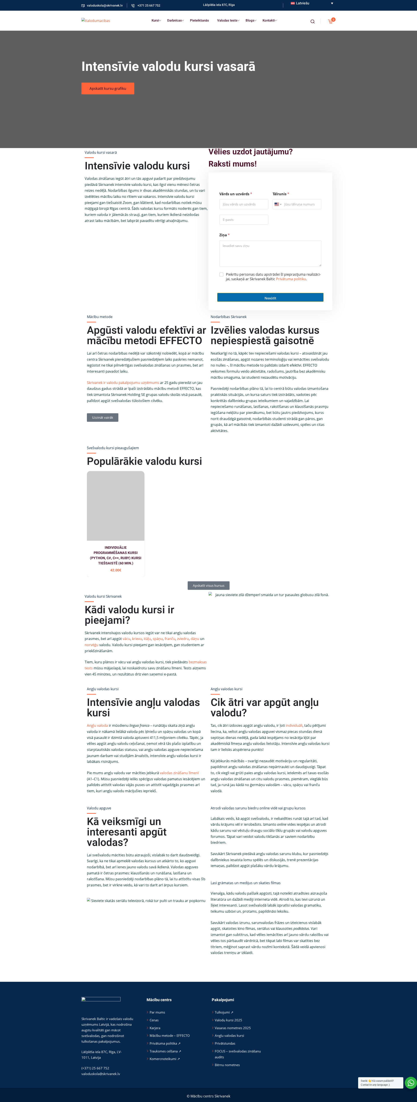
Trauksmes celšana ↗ (165, 1051)
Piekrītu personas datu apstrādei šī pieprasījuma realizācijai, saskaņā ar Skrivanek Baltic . (273, 276)
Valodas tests (227, 20)
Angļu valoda (97, 725)
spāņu (158, 638)
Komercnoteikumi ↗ (165, 1059)
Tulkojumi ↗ (224, 1012)
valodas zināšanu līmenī (179, 772)
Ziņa (224, 235)
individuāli (294, 725)
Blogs (250, 20)
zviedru (183, 638)
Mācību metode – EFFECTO (170, 1035)
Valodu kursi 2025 (228, 1020)
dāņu (195, 638)
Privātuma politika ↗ (165, 1043)
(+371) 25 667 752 (95, 1068)
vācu (126, 638)
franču (170, 638)
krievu (137, 638)
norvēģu (91, 644)
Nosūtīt (270, 298)
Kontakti (269, 20)
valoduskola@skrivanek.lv (105, 5)
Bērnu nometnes (227, 1065)
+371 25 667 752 (148, 5)
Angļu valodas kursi (229, 1035)
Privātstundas (225, 1043)
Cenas (154, 1020)
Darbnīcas (174, 20)
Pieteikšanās (199, 20)
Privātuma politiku (291, 279)
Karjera (155, 1028)
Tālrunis (281, 194)
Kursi (155, 20)
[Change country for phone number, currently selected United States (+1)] (278, 204)
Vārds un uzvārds (235, 194)
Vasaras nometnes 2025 (233, 1028)
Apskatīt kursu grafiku (107, 88)
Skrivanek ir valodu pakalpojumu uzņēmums (123, 382)
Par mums (157, 1012)
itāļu (147, 638)
